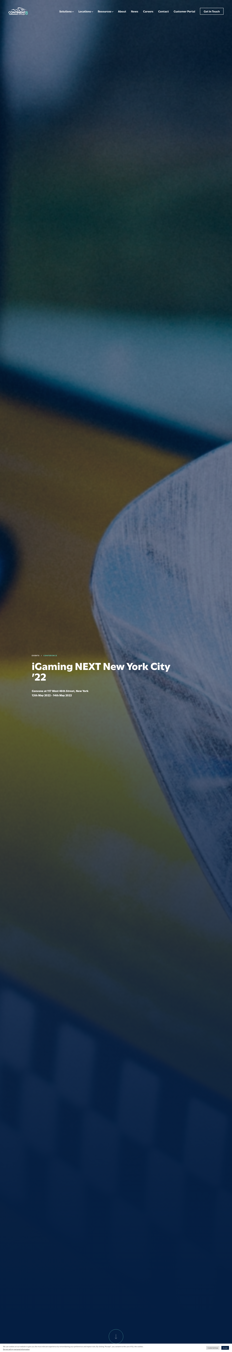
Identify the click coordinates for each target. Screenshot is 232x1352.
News (134, 11)
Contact (163, 11)
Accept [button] (225, 1348)
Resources (104, 11)
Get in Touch (212, 11)
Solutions (65, 11)
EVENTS (36, 655)
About (122, 11)
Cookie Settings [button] (213, 1348)
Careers (148, 11)
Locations (84, 11)
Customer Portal (184, 11)
